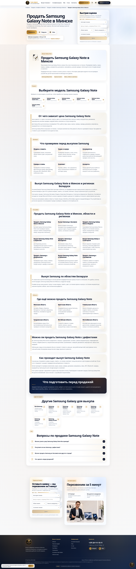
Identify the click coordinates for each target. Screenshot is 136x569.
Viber (53, 32)
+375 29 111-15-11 (104, 2)
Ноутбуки (54, 548)
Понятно (31, 566)
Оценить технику (55, 38)
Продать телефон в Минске (38, 7)
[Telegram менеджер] (92, 2)
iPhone (54, 541)
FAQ (64, 2)
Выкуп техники (45, 2)
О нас (68, 2)
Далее (93, 38)
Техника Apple (56, 543)
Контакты (74, 2)
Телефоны (55, 546)
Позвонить (31, 32)
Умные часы (55, 554)
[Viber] (95, 2)
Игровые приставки (57, 552)
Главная (28, 7)
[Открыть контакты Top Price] (132, 564)
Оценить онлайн (84, 2)
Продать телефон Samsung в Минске (56, 7)
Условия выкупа (57, 2)
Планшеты (55, 550)
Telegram (44, 32)
